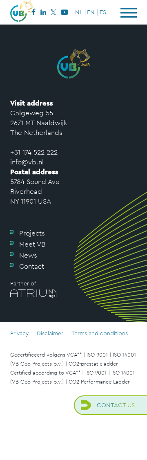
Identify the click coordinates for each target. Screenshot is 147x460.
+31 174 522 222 (34, 152)
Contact (31, 266)
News (28, 255)
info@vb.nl (27, 161)
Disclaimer (50, 333)
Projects (32, 233)
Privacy (19, 333)
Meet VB (32, 244)
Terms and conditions (99, 333)
